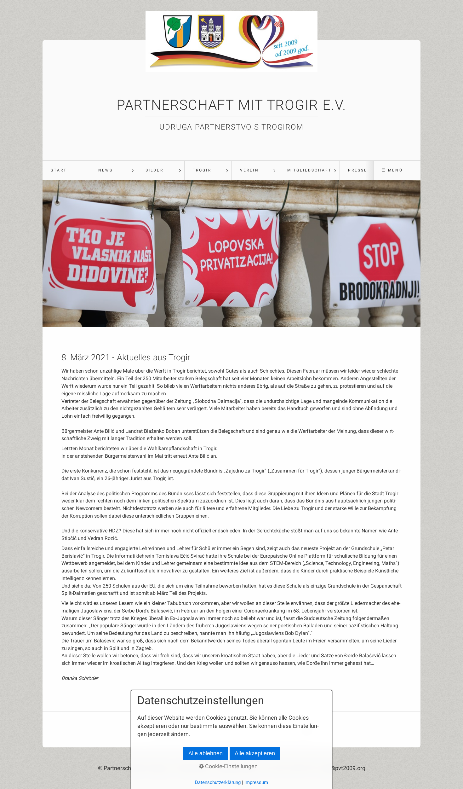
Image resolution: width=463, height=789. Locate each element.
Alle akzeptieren (255, 753)
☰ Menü (392, 170)
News (105, 170)
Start (59, 170)
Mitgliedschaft (309, 170)
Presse (357, 170)
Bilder (154, 170)
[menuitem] (66, 170)
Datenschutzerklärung (218, 782)
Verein (249, 170)
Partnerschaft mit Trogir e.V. (231, 105)
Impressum (256, 782)
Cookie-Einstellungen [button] (231, 766)
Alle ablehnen (205, 753)
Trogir (202, 170)
